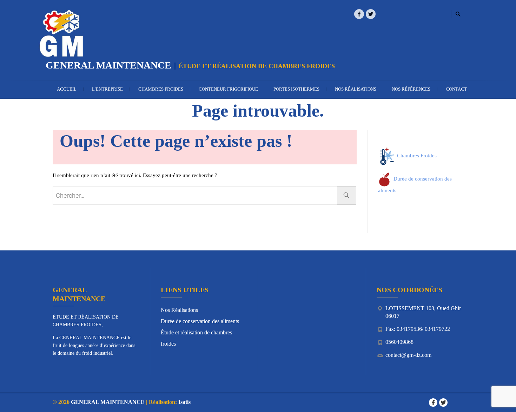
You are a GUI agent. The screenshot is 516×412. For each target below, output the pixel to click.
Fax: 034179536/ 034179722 (417, 329)
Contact (456, 89)
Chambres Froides (160, 89)
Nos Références (411, 89)
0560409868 (399, 342)
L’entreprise (107, 89)
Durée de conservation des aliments (200, 321)
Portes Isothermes (296, 89)
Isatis (184, 402)
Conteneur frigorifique (228, 89)
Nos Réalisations (355, 89)
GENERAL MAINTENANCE (108, 65)
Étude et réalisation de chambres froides (196, 338)
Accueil (67, 89)
